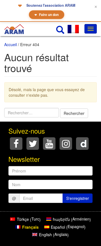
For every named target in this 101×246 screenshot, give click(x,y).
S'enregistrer (77, 198)
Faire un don (47, 14)
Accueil (10, 44)
